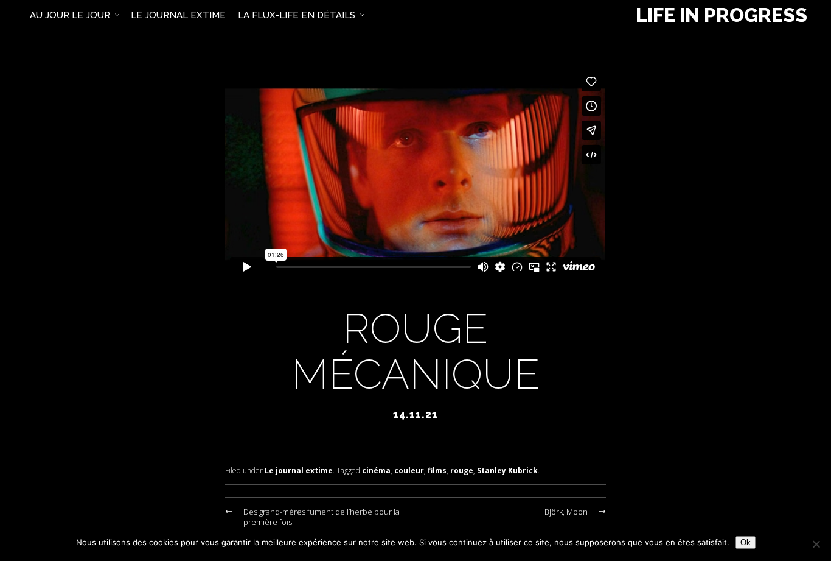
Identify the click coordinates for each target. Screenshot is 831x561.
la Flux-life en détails (296, 15)
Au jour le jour (70, 15)
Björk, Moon (566, 511)
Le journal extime (299, 470)
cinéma (376, 470)
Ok (745, 542)
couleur (409, 470)
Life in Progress (721, 15)
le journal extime (178, 15)
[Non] (816, 544)
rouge (461, 470)
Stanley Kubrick (507, 470)
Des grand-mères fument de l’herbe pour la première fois (321, 516)
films (437, 470)
